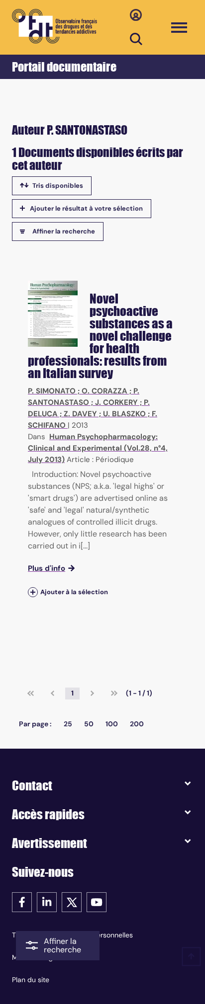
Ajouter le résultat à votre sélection (86, 208)
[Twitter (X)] (72, 901)
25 (68, 723)
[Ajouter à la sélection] (33, 592)
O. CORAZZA (104, 391)
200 (137, 723)
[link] (30, 693)
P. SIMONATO (52, 391)
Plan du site (30, 979)
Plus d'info (46, 568)
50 (89, 723)
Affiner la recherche (63, 231)
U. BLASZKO (124, 414)
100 (111, 723)
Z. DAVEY (80, 414)
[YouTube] (96, 901)
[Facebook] (22, 901)
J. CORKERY (116, 402)
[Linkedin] (47, 901)
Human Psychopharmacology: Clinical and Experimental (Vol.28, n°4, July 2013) (98, 448)
